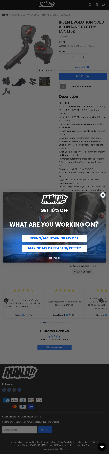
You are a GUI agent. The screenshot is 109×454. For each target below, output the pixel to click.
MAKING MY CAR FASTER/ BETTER (54, 248)
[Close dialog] (103, 195)
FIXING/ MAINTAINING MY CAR (54, 238)
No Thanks (54, 258)
